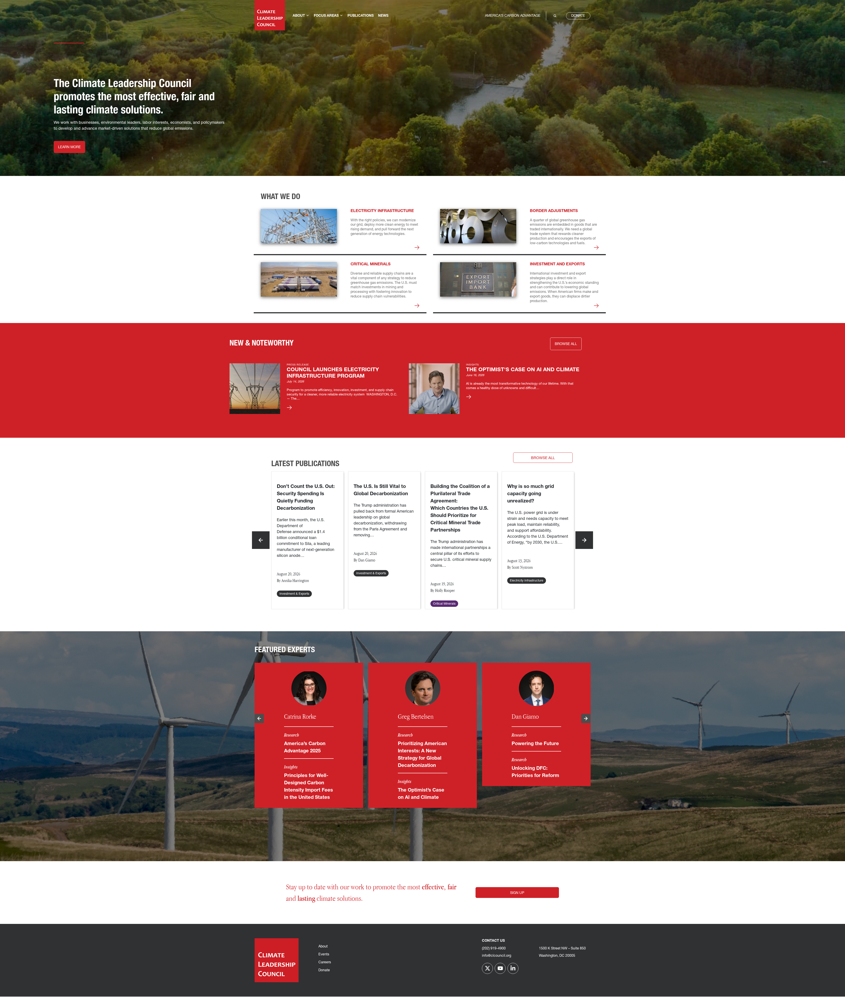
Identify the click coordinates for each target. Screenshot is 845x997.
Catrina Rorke (300, 716)
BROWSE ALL (566, 344)
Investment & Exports (294, 594)
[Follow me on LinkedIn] (512, 968)
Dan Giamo (525, 716)
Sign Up (517, 893)
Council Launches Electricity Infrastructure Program (333, 373)
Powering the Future (535, 743)
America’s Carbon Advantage (512, 16)
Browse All (543, 458)
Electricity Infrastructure (382, 211)
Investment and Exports (557, 264)
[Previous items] (261, 540)
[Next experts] (585, 718)
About (323, 946)
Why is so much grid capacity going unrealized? (530, 494)
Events (323, 954)
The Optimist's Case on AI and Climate (522, 370)
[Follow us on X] (487, 968)
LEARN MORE (69, 147)
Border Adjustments (554, 211)
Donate (578, 16)
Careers (324, 962)
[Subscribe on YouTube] (500, 968)
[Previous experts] (259, 718)
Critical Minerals (371, 264)
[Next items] (584, 540)
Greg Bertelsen (416, 716)
